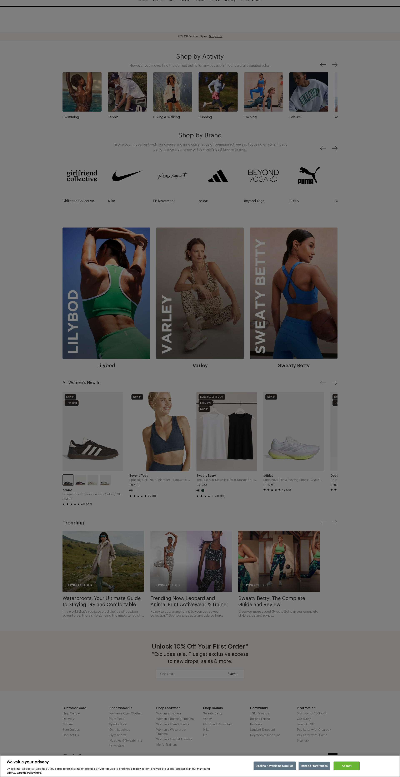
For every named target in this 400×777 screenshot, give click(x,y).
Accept (346, 765)
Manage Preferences (314, 765)
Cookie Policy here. (29, 772)
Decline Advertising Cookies (274, 765)
